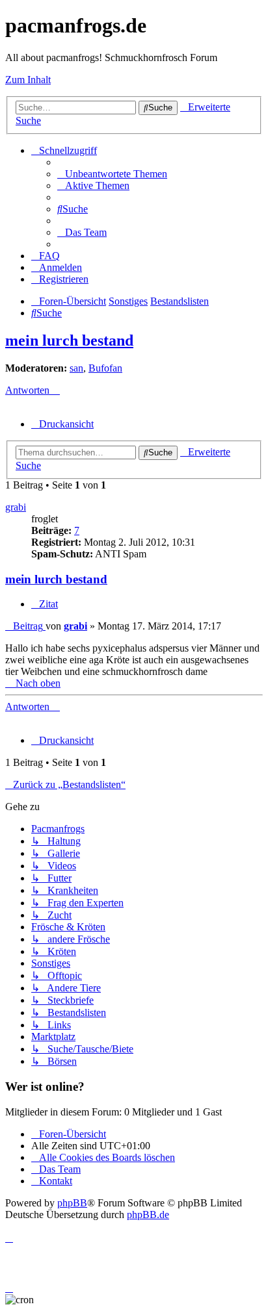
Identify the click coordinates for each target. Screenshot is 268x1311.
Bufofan (105, 368)
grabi (15, 507)
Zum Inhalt (28, 79)
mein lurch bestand (69, 340)
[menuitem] (112, 173)
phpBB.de (148, 1214)
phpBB (72, 1202)
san (76, 368)
